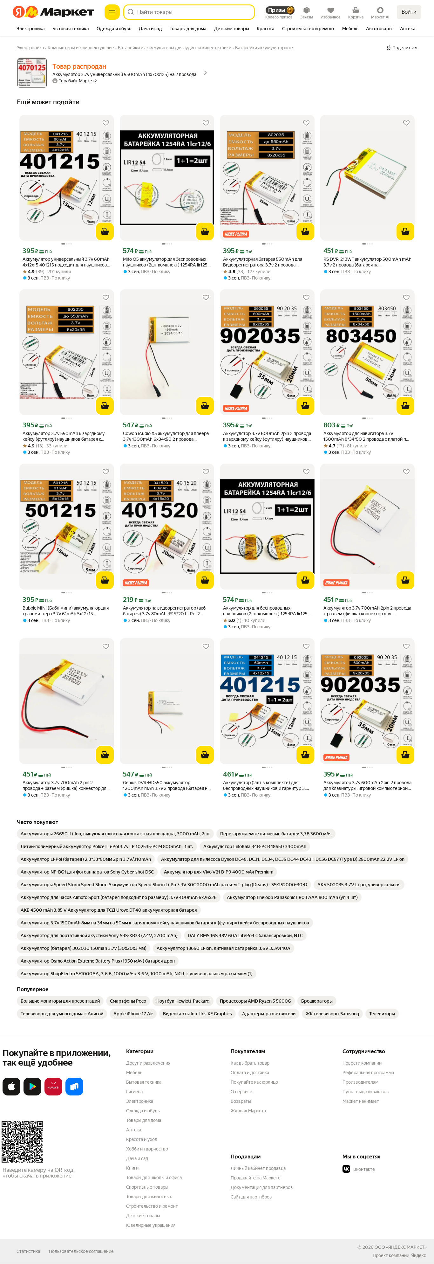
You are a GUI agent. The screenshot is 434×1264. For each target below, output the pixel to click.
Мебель (134, 1072)
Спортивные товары (147, 1187)
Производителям (360, 1082)
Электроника (139, 1101)
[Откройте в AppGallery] (53, 1094)
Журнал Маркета (248, 1110)
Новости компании (362, 1063)
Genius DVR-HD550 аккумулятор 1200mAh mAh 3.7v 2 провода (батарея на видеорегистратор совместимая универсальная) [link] (166, 785)
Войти (409, 12)
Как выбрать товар (250, 1063)
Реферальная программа (368, 1072)
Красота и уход (141, 1139)
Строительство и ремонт (152, 1206)
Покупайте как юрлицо (254, 1082)
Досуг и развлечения (148, 1063)
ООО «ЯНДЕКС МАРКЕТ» (400, 1247)
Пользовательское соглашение (81, 1251)
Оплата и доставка (250, 1072)
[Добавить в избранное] (105, 123)
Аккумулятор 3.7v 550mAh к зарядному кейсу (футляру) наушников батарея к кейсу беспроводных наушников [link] (64, 436)
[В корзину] (104, 231)
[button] (386, 1169)
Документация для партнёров (262, 1187)
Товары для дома (143, 1120)
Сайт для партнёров (251, 1196)
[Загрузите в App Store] (11, 1094)
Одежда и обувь (143, 1110)
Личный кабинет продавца (258, 1168)
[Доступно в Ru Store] (74, 1094)
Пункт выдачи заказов (365, 1091)
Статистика (28, 1251)
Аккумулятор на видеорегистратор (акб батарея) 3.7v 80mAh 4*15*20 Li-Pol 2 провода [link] (164, 611)
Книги (132, 1168)
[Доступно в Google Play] (32, 1094)
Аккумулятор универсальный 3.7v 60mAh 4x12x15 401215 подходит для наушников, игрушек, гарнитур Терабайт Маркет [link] (66, 262)
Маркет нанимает (360, 1101)
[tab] (31, 29)
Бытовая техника (143, 1082)
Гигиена (134, 1091)
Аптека (133, 1129)
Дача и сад (137, 1158)
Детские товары (143, 1215)
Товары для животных (149, 1196)
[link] (115, 834)
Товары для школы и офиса (154, 1177)
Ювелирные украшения (150, 1225)
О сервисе (241, 1091)
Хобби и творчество (147, 1148)
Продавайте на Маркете (256, 1177)
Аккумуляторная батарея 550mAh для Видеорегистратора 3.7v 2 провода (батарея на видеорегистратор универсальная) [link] (262, 262)
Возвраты (241, 1101)
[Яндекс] (418, 1255)
